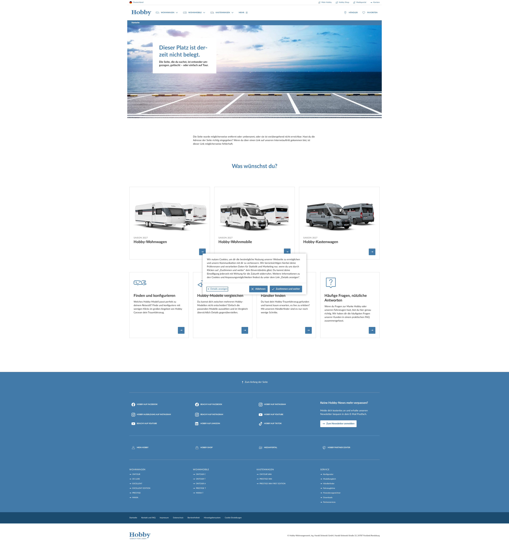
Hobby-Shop (206, 447)
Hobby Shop (344, 2)
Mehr (241, 13)
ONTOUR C (201, 474)
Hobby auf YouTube (273, 414)
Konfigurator (328, 474)
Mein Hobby (326, 2)
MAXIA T (199, 493)
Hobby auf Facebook (147, 404)
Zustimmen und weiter (288, 289)
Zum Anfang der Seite (256, 382)
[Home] (141, 13)
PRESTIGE (136, 493)
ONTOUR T (200, 479)
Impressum (164, 518)
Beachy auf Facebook (211, 404)
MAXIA (135, 498)
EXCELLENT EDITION (141, 488)
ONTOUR (136, 474)
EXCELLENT (137, 484)
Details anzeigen (219, 289)
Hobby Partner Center (339, 447)
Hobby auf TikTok (273, 423)
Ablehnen (260, 289)
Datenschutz (178, 518)
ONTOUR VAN (266, 474)
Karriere (376, 2)
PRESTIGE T (201, 488)
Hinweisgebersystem (212, 518)
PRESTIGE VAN (266, 479)
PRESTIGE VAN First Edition (273, 484)
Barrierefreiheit (194, 518)
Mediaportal (361, 2)
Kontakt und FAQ (148, 518)
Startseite (133, 518)
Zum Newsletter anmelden (340, 423)
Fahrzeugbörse (329, 488)
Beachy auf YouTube (147, 423)
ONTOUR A (201, 484)
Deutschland (138, 2)
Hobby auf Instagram (275, 404)
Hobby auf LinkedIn (210, 423)
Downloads (327, 498)
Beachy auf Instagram (211, 414)
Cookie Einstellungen (233, 518)
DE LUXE (136, 479)
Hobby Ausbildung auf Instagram (154, 414)
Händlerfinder (328, 484)
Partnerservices (329, 502)
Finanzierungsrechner (332, 493)
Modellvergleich (329, 479)
